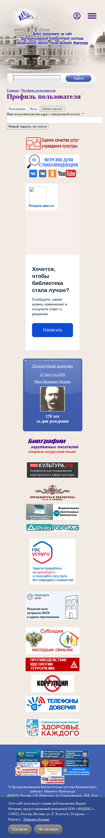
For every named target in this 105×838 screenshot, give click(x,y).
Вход (33, 108)
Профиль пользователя (38, 90)
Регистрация (17, 108)
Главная (13, 90)
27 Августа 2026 (52, 374)
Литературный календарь (52, 365)
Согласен (19, 829)
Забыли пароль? (52, 108)
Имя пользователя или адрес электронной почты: (45, 114)
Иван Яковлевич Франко (52, 381)
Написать (52, 330)
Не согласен (48, 829)
